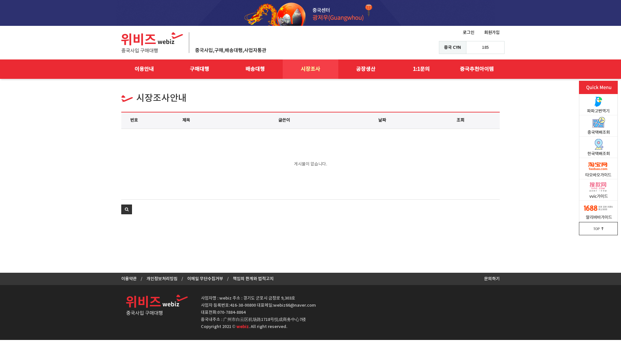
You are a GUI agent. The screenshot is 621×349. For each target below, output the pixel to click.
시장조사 (310, 69)
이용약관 (129, 278)
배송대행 (255, 69)
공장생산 (366, 69)
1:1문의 (421, 69)
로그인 (468, 32)
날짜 (382, 120)
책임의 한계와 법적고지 (253, 278)
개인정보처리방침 (162, 278)
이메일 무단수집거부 (205, 278)
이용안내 (144, 69)
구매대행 (199, 69)
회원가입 (492, 32)
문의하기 (492, 278)
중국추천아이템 (477, 69)
